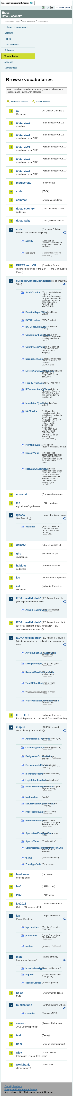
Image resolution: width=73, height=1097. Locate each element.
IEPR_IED (22, 715)
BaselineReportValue (33, 312)
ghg (18, 553)
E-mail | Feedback (13, 1086)
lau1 (19, 886)
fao (18, 503)
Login (47, 7)
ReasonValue (32, 453)
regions (29, 974)
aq (17, 110)
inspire (20, 727)
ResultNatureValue (33, 820)
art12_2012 (23, 122)
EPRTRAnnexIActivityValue (33, 371)
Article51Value (32, 292)
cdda (19, 191)
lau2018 (21, 903)
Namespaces (10, 67)
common (22, 200)
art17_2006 (23, 146)
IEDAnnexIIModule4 (28, 637)
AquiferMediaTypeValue (33, 738)
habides (21, 565)
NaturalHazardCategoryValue (33, 803)
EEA (18, 3)
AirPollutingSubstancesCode (33, 653)
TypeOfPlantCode (33, 683)
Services (8, 62)
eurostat (21, 494)
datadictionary (25, 208)
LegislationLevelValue (33, 780)
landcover (22, 874)
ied (18, 586)
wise (19, 1052)
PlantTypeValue (33, 445)
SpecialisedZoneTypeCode (33, 833)
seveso (20, 1023)
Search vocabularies (19, 102)
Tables (7, 39)
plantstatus (31, 935)
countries (30, 526)
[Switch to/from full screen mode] (53, 7)
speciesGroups (33, 982)
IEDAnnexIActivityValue (33, 389)
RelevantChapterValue (33, 469)
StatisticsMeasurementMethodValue (33, 848)
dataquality (23, 220)
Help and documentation (16, 27)
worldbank (23, 1064)
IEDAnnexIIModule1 (28, 598)
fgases (20, 515)
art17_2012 (23, 158)
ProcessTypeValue (33, 812)
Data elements (11, 44)
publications (24, 1004)
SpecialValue (32, 841)
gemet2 (21, 545)
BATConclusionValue (33, 327)
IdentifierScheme (33, 773)
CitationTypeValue (33, 747)
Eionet (17, 21)
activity (29, 241)
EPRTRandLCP (26, 265)
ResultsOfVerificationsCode (33, 672)
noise (19, 992)
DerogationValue (33, 359)
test (18, 1035)
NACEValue (31, 411)
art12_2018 (23, 134)
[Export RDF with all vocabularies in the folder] (64, 233)
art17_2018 (23, 170)
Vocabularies (11, 56)
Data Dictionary (28, 21)
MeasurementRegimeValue (33, 786)
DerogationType (33, 663)
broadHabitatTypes (33, 968)
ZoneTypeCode (33, 864)
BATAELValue (32, 320)
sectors (29, 946)
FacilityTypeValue (33, 383)
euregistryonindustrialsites (28, 280)
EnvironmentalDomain (33, 765)
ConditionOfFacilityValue (33, 335)
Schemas (9, 50)
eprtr (19, 229)
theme (28, 858)
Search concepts (43, 102)
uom (19, 1044)
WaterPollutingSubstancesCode (33, 700)
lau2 (19, 895)
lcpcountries (32, 927)
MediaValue (31, 797)
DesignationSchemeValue (33, 756)
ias (18, 577)
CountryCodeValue (33, 347)
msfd (19, 956)
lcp (18, 915)
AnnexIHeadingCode (33, 610)
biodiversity (23, 182)
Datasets (8, 33)
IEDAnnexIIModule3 (28, 622)
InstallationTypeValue (33, 403)
